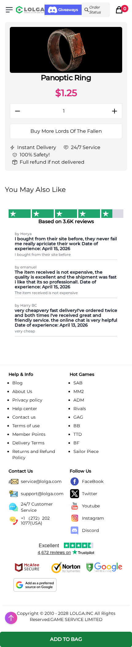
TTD (77, 434)
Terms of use (26, 425)
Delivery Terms (28, 443)
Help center (24, 408)
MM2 (78, 391)
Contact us (24, 417)
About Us (22, 391)
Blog (17, 383)
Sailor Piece (86, 451)
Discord (90, 530)
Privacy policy (27, 400)
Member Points (28, 434)
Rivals (79, 408)
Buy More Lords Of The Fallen (66, 131)
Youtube (91, 506)
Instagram (93, 518)
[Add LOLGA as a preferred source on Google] (35, 584)
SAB (78, 383)
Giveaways (68, 9)
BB (76, 425)
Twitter (89, 493)
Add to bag (66, 639)
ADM (78, 400)
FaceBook (92, 481)
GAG (78, 417)
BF (76, 443)
